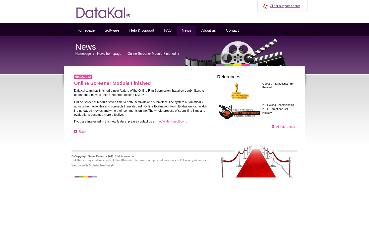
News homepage (109, 53)
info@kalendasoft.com (171, 121)
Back (82, 132)
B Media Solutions (99, 165)
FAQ (168, 30)
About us (208, 30)
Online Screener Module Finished (152, 53)
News (186, 30)
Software (112, 30)
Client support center (285, 6)
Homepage (86, 30)
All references (285, 127)
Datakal (66, 1)
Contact (232, 30)
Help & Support (141, 30)
